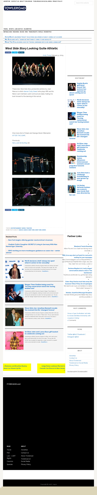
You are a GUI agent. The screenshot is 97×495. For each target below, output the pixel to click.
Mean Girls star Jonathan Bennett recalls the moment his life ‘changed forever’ (41, 309)
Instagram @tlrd (73, 337)
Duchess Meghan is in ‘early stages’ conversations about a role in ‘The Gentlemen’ (80, 271)
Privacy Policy (74, 365)
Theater (29, 228)
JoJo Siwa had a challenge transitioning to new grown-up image (83, 176)
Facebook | (81, 334)
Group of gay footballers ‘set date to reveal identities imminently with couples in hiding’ (78, 316)
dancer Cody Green (30, 91)
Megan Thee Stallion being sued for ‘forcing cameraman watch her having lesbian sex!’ (33, 42)
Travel (9, 450)
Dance (21, 230)
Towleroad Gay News (49, 8)
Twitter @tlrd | (72, 334)
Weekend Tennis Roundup (83, 246)
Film (8, 453)
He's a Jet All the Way (19, 143)
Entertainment (16, 228)
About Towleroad (75, 360)
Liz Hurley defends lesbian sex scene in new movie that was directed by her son (79, 190)
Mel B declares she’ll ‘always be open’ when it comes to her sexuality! (28, 39)
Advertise (72, 356)
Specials (10, 464)
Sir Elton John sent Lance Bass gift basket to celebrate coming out (41, 333)
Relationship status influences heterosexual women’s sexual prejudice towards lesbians (79, 162)
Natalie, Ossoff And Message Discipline (79, 292)
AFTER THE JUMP (18, 135)
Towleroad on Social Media (78, 363)
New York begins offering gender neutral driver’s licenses (30, 240)
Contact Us (73, 358)
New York (31, 230)
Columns (10, 461)
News (24, 228)
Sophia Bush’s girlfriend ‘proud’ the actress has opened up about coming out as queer (33, 37)
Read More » (45, 271)
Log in (55, 484)
